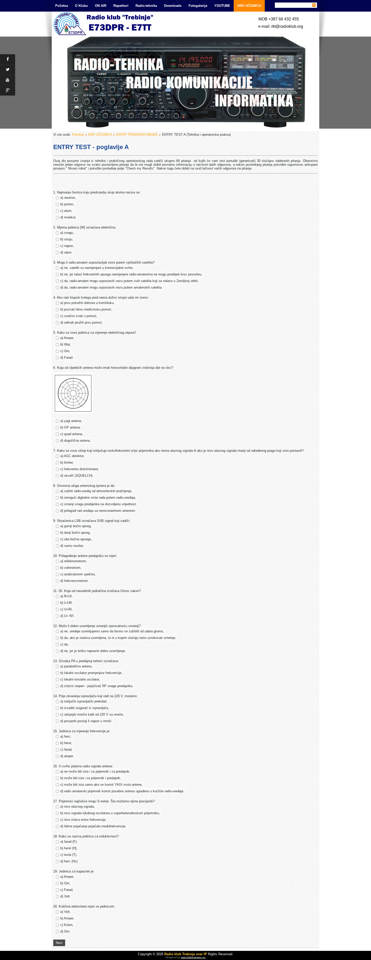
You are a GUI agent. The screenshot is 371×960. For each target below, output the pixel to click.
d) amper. (67, 756)
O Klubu (81, 6)
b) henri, (66, 743)
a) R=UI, (66, 596)
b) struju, (66, 239)
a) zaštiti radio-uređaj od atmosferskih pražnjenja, (96, 491)
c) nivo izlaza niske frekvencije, (83, 820)
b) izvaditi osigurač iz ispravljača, (84, 708)
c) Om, (65, 351)
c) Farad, (66, 890)
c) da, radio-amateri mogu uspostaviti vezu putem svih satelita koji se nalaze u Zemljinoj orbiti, (129, 281)
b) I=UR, (66, 603)
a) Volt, (65, 912)
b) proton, (67, 204)
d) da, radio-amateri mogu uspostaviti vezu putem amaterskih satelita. (111, 287)
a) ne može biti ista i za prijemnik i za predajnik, (95, 771)
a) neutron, (68, 198)
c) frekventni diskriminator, (79, 469)
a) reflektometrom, (73, 561)
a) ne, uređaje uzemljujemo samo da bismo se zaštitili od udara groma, (112, 631)
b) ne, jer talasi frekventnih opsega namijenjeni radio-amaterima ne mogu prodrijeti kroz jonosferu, (131, 274)
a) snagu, (67, 233)
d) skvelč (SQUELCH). (76, 475)
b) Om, (65, 883)
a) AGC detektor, (72, 456)
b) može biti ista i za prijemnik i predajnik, (90, 778)
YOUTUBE (222, 6)
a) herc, (65, 736)
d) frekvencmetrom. (74, 581)
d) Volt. (65, 896)
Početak (78, 134)
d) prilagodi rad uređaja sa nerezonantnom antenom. (98, 511)
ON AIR (100, 6)
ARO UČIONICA (249, 6)
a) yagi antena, (71, 421)
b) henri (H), (68, 848)
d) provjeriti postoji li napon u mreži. (86, 721)
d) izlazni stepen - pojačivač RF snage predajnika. (96, 686)
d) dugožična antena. (75, 440)
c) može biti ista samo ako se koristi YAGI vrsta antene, (101, 784)
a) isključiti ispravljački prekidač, (84, 701)
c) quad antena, (71, 434)
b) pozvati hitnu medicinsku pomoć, (86, 309)
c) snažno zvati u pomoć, (78, 316)
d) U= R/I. (67, 616)
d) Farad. (66, 357)
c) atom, (66, 211)
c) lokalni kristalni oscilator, (80, 679)
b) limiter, (67, 462)
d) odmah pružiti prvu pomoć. (81, 322)
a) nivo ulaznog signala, (77, 806)
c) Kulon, (66, 925)
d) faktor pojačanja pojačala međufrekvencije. (93, 826)
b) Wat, (65, 344)
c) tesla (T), (68, 855)
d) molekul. (68, 217)
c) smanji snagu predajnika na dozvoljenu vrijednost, (98, 504)
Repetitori (120, 6)
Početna (61, 6)
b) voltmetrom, (71, 568)
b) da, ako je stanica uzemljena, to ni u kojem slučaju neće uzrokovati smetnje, (118, 638)
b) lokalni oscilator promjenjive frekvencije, (91, 673)
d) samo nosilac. (72, 546)
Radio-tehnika (146, 6)
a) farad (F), (68, 841)
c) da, (64, 644)
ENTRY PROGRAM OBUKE (137, 134)
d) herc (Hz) (68, 861)
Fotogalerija (198, 6)
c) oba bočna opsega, (76, 539)
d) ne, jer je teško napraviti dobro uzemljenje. (93, 651)
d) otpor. (66, 252)
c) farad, (66, 749)
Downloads (172, 6)
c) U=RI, (66, 609)
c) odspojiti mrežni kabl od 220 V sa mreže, (92, 714)
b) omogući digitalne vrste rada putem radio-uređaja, (98, 497)
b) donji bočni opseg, (75, 532)
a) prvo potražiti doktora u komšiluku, (87, 303)
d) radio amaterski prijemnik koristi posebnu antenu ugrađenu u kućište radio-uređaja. (122, 791)
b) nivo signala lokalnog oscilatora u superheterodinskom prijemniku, (110, 813)
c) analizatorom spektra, (78, 574)
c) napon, (67, 246)
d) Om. (65, 931)
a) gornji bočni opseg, (76, 526)
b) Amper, (67, 918)
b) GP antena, (70, 427)
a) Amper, (67, 338)
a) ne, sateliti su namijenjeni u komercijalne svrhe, (97, 268)
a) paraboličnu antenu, (76, 666)
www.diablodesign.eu (193, 957)
